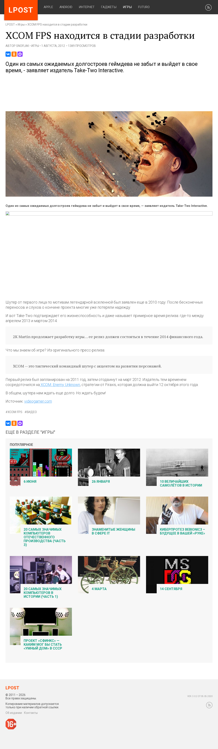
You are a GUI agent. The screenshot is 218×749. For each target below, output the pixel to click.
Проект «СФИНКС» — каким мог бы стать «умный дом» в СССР (43, 644)
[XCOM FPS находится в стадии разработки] (109, 195)
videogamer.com (38, 401)
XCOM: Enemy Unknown (60, 384)
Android (65, 7)
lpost (21, 10)
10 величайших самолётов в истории (181, 483)
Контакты (31, 712)
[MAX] (20, 54)
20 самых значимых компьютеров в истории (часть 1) (43, 593)
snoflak (22, 46)
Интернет (87, 7)
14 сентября (171, 589)
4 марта (99, 589)
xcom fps (15, 412)
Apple (48, 7)
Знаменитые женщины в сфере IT (113, 531)
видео (32, 412)
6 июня (30, 482)
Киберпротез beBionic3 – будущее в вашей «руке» (182, 531)
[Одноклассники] (14, 54)
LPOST (10, 24)
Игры (127, 7)
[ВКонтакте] (8, 54)
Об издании (14, 712)
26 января (101, 482)
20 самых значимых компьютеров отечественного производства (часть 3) (45, 537)
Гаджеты (108, 7)
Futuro (144, 7)
